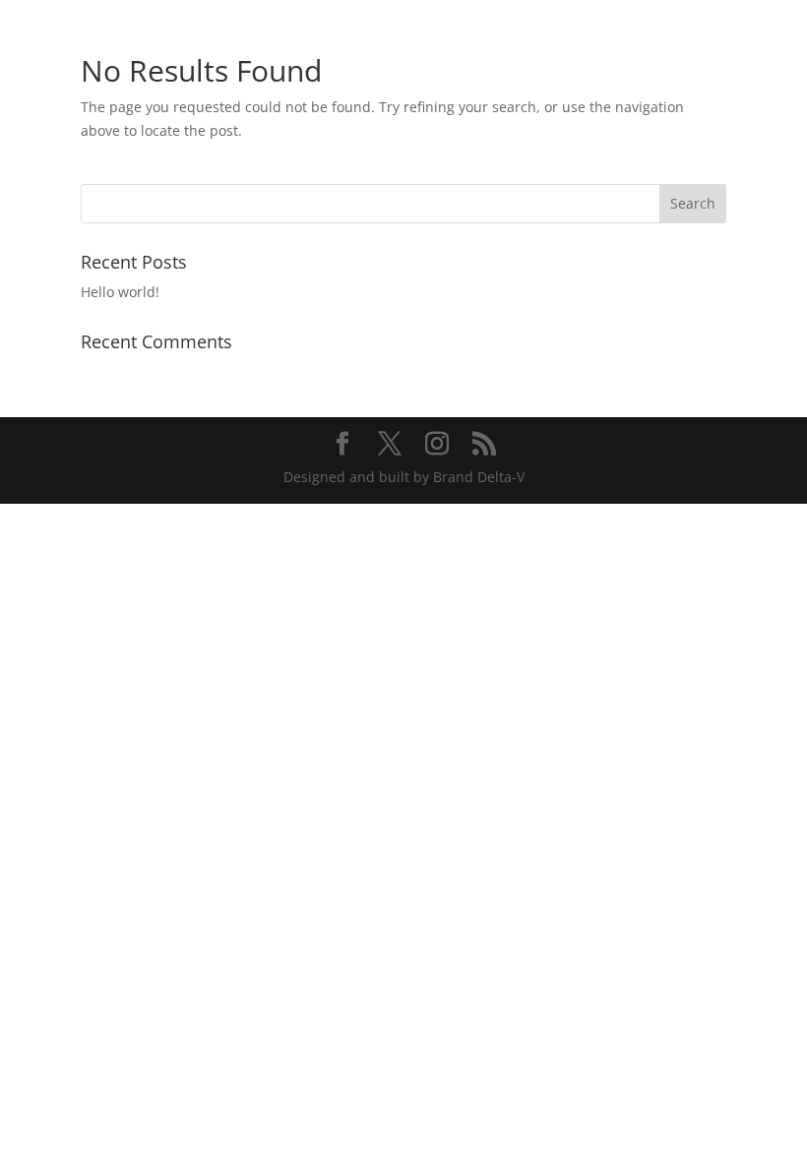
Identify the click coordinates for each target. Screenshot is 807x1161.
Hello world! (120, 291)
